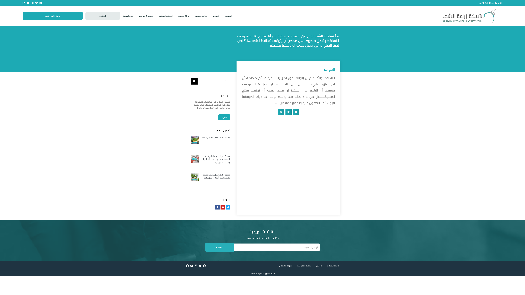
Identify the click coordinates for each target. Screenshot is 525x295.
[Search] (194, 81)
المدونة (216, 16)
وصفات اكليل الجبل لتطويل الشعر (216, 138)
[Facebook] (40, 3)
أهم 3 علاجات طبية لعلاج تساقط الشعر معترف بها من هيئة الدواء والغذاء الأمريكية (216, 159)
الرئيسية (228, 16)
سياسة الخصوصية (304, 266)
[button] (296, 112)
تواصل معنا (128, 16)
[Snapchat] (23, 3)
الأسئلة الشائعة (166, 16)
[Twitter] (36, 3)
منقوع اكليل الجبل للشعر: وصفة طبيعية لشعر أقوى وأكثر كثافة (216, 176)
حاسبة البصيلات (333, 266)
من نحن (319, 266)
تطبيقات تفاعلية (145, 16)
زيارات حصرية (183, 16)
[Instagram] (32, 3)
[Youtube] (28, 3)
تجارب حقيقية (201, 16)
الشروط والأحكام (285, 266)
